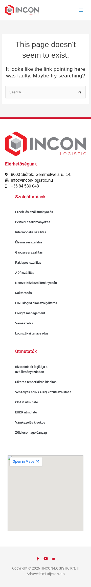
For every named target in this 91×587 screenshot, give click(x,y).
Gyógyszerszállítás (29, 252)
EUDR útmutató (26, 412)
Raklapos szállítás (28, 262)
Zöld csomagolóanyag (31, 432)
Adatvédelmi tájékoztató (46, 574)
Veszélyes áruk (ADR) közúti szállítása (43, 392)
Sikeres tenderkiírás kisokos (36, 382)
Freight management (30, 313)
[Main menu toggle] (81, 10)
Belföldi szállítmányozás (32, 222)
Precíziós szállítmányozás (34, 212)
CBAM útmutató (26, 402)
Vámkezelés (24, 323)
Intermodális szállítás (30, 232)
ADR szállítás (24, 273)
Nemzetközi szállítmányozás (36, 283)
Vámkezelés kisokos (30, 422)
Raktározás (23, 293)
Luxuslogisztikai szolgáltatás (36, 303)
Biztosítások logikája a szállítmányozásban (31, 369)
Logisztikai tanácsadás (32, 333)
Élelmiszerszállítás (28, 242)
